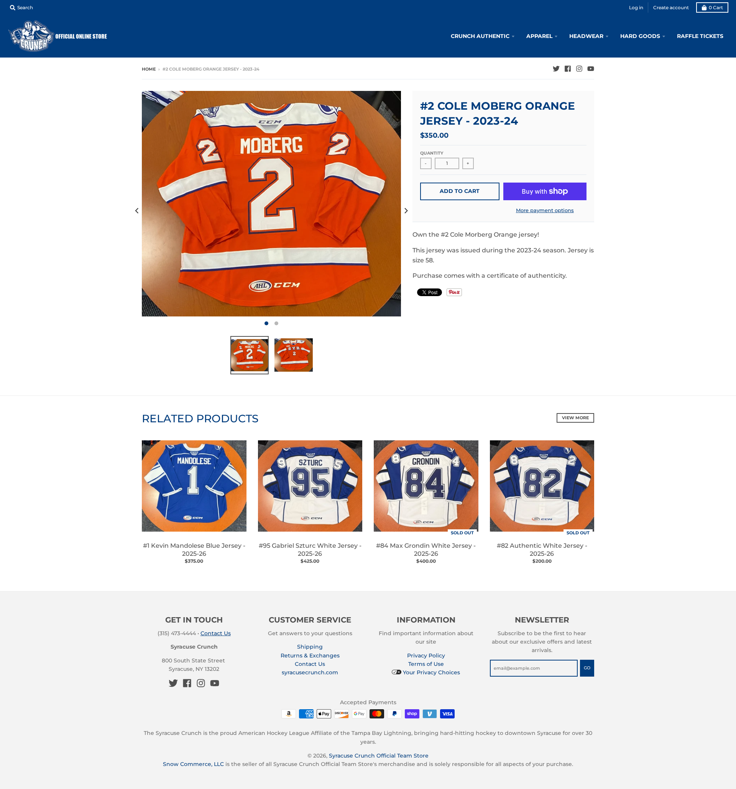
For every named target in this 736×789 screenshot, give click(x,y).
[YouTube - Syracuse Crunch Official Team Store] (590, 68)
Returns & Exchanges (310, 655)
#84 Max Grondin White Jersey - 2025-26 (426, 549)
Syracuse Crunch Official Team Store (379, 755)
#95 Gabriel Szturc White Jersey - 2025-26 (310, 549)
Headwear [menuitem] (586, 36)
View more (575, 417)
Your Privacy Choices (430, 672)
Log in (636, 7)
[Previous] (137, 210)
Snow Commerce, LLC (193, 764)
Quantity (431, 153)
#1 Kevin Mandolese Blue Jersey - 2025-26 (194, 549)
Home (149, 69)
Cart (716, 7)
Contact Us (215, 633)
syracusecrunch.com (310, 672)
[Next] (405, 210)
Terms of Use (426, 664)
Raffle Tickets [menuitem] (700, 36)
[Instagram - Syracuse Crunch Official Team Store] (579, 68)
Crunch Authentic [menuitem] (480, 36)
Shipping (310, 646)
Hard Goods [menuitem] (640, 36)
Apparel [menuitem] (539, 36)
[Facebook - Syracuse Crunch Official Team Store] (567, 68)
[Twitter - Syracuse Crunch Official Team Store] (556, 68)
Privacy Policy (426, 655)
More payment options (545, 210)
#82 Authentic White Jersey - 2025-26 (542, 549)
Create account (671, 7)
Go (587, 667)
